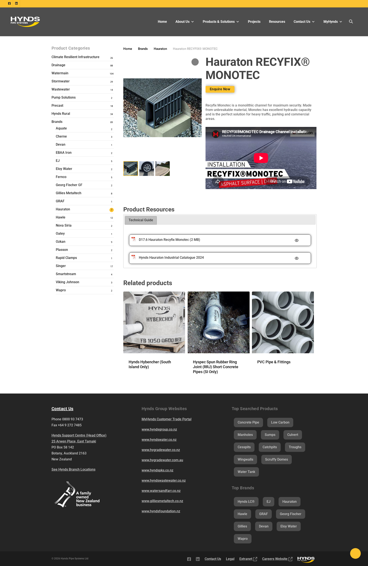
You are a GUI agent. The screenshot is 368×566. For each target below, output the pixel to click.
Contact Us (302, 22)
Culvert (292, 435)
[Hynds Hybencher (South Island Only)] (154, 322)
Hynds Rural (61, 114)
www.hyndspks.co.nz (157, 470)
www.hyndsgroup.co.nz (159, 429)
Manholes (245, 435)
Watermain (60, 73)
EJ (58, 161)
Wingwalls (245, 459)
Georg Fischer (69, 185)
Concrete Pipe (248, 422)
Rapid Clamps (66, 258)
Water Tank (246, 472)
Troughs (295, 447)
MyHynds (330, 22)
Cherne (61, 136)
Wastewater (61, 89)
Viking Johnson (67, 282)
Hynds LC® (246, 502)
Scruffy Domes (276, 459)
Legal (230, 559)
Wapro (61, 290)
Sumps (270, 435)
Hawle (60, 217)
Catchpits (270, 447)
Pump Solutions (64, 97)
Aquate (61, 128)
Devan (60, 144)
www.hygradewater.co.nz (161, 450)
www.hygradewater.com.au (162, 460)
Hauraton (63, 209)
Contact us (62, 408)
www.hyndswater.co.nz (159, 440)
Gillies (242, 526)
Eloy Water (64, 169)
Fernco (61, 177)
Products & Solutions (219, 22)
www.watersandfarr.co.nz (161, 491)
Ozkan (60, 242)
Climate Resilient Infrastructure (75, 57)
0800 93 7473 (72, 419)
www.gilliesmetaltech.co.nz (162, 501)
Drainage (58, 65)
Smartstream (66, 274)
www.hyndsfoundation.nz (161, 511)
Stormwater (61, 81)
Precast (57, 105)
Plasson (62, 250)
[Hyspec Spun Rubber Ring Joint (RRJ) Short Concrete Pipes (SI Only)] (218, 322)
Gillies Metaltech (68, 193)
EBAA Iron (64, 153)
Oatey (60, 233)
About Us (182, 22)
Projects (254, 22)
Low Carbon (280, 422)
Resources (277, 22)
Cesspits (244, 447)
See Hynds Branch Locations (73, 469)
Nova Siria (64, 225)
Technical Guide (141, 220)
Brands (57, 122)
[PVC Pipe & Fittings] (283, 322)
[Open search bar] (351, 22)
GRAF (60, 201)
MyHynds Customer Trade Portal (166, 419)
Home (162, 22)
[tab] (141, 220)
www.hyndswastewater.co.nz (164, 480)
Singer (61, 266)
